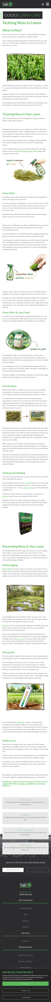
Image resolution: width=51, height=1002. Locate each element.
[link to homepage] (10, 4)
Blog (25, 914)
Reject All (26, 990)
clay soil (18, 639)
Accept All (25, 983)
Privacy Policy (25, 968)
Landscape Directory (25, 955)
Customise (26, 997)
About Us (25, 927)
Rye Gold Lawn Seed (27, 488)
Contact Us (25, 941)
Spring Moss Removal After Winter (26, 151)
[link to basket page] (42, 4)
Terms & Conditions (25, 961)
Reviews (26, 921)
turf (22, 783)
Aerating (5, 625)
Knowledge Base (25, 908)
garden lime (20, 722)
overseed (28, 483)
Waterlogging (7, 569)
